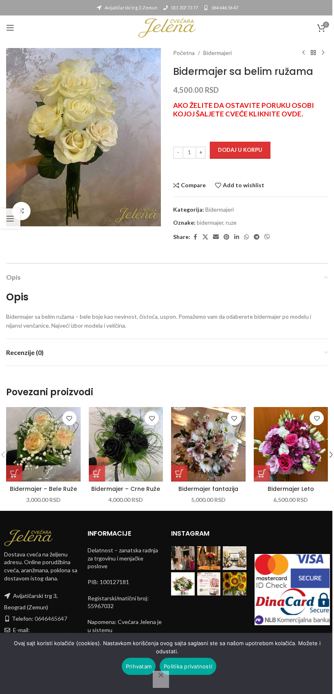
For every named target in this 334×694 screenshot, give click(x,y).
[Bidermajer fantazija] (208, 444)
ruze (231, 222)
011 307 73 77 (184, 7)
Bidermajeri (217, 52)
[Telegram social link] (256, 237)
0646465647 (51, 618)
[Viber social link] (267, 237)
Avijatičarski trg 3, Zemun (131, 7)
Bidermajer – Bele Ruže (43, 489)
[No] (161, 679)
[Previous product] (303, 53)
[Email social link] (216, 237)
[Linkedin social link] (237, 237)
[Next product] (323, 53)
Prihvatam (139, 666)
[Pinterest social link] (226, 237)
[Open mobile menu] (10, 28)
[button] (14, 473)
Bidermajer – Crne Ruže (125, 489)
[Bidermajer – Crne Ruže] (126, 444)
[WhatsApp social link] (246, 237)
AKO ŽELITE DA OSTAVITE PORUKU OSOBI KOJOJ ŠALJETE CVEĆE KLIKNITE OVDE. (243, 109)
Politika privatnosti (188, 666)
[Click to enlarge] (21, 211)
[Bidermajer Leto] (291, 444)
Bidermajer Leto (291, 489)
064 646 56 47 (224, 7)
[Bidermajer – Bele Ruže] (43, 444)
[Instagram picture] (183, 558)
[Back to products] (313, 53)
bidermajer (210, 222)
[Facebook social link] (195, 237)
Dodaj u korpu (240, 150)
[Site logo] (167, 27)
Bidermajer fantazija (208, 489)
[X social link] (205, 237)
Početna (184, 52)
